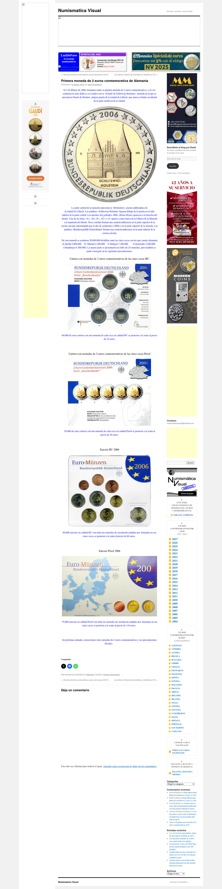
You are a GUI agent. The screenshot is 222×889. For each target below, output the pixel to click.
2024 (173, 550)
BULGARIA (175, 660)
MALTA (173, 717)
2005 (173, 618)
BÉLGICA (174, 656)
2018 (173, 571)
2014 (173, 585)
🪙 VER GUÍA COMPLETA (182, 515)
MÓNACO (174, 720)
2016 (173, 578)
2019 (173, 568)
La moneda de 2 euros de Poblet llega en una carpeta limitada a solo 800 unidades (182, 846)
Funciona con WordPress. (179, 882)
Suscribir (173, 166)
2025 (173, 546)
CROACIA (174, 667)
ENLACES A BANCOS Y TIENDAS (181, 773)
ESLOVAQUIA (176, 670)
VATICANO (175, 731)
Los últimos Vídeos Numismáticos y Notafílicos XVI (136, 74)
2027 (173, 539)
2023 (173, 553)
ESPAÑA (174, 677)
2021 (173, 560)
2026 (173, 542)
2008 (173, 607)
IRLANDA (174, 699)
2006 (173, 614)
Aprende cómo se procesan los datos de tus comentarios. (130, 766)
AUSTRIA (174, 652)
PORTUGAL (175, 724)
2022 (173, 557)
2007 (173, 610)
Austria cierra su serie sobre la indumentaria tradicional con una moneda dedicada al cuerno (182, 806)
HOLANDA (175, 695)
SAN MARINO (176, 727)
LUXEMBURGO (177, 713)
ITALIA (173, 702)
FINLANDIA (175, 685)
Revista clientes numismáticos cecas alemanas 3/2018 (84, 74)
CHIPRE (174, 663)
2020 (173, 564)
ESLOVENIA (175, 674)
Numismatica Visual (79, 10)
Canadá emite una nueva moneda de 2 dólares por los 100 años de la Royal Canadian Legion (182, 855)
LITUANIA (175, 710)
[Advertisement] (35, 272)
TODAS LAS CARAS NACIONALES (179, 751)
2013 (173, 589)
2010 (173, 600)
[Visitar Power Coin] (182, 285)
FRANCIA (174, 688)
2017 (173, 575)
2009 (173, 603)
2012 (173, 593)
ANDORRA (175, 649)
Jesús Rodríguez (95, 84)
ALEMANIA (175, 645)
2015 (173, 582)
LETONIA (174, 706)
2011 (173, 596)
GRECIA (174, 692)
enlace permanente (112, 674)
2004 (173, 621)
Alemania (90, 674)
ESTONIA (174, 681)
